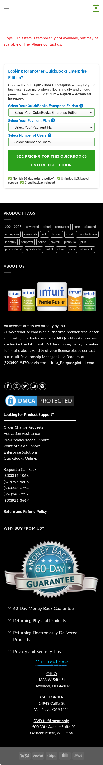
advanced (32, 226)
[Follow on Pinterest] (42, 386)
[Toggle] (9, 607)
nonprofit (27, 242)
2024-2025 (13, 226)
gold (44, 234)
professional (13, 249)
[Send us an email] (34, 386)
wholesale (86, 249)
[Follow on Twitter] (25, 386)
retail (49, 249)
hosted (56, 234)
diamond (90, 226)
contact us (52, 44)
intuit (69, 234)
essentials (30, 234)
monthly (10, 242)
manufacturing (87, 234)
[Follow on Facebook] (8, 386)
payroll (55, 242)
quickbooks (33, 249)
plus (83, 242)
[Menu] (6, 8)
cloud (47, 226)
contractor (62, 226)
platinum (70, 242)
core (77, 226)
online (42, 242)
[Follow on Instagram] (17, 386)
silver (61, 249)
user (72, 249)
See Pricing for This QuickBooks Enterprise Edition (51, 161)
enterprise (12, 234)
